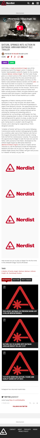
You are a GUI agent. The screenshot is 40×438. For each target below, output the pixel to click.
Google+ (15, 57)
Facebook (11, 57)
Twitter (8, 57)
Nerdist (8, 3)
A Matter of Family (7, 271)
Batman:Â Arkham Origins (10, 145)
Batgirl (18, 70)
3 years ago (5, 403)
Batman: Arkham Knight (15, 74)
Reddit (18, 57)
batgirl (16, 271)
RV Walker (15, 54)
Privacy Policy (23, 431)
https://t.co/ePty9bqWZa (17, 400)
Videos (35, 429)
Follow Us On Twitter (20, 406)
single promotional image (18, 68)
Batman (21, 271)
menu (38, 3)
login (33, 3)
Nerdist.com (3, 431)
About (20, 429)
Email (22, 57)
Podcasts (27, 429)
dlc (7, 273)
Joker (34, 82)
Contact (13, 429)
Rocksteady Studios (15, 273)
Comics (5, 62)
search (28, 3)
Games (12, 62)
